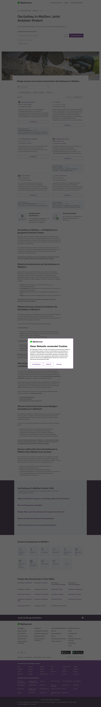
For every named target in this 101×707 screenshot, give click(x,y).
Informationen (47, 356)
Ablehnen (48, 364)
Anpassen (59, 364)
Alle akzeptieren (36, 364)
